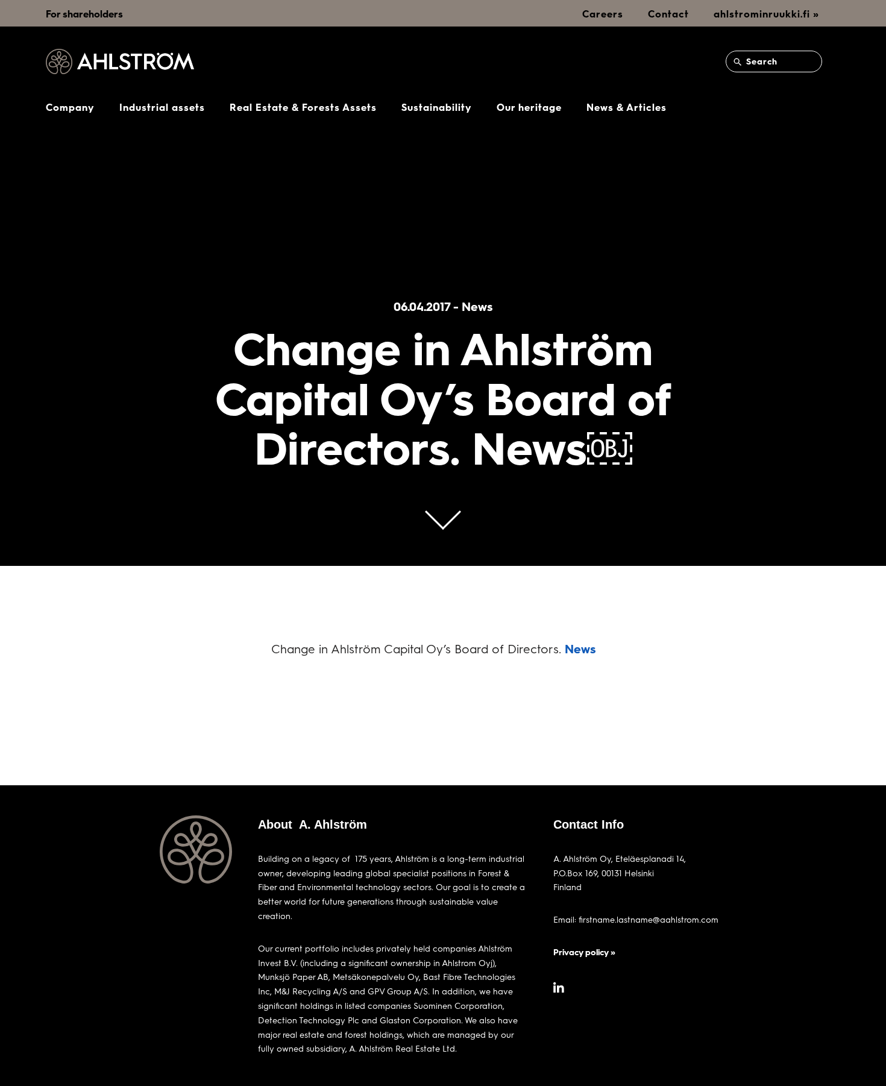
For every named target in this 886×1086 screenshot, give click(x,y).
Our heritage (529, 107)
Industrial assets (162, 107)
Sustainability (436, 107)
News (580, 648)
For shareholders (84, 13)
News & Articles (626, 107)
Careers (602, 13)
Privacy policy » (584, 952)
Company (70, 107)
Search (760, 61)
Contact (668, 13)
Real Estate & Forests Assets (303, 107)
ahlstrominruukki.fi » (766, 13)
